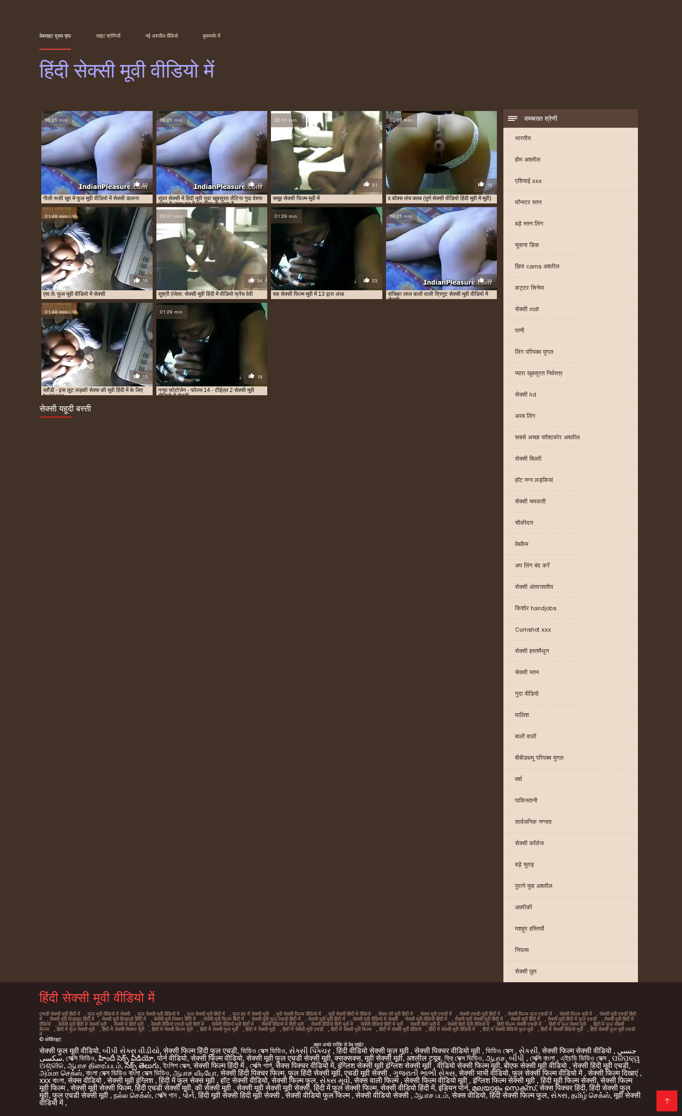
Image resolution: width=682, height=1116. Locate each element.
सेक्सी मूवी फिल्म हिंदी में (223, 1019)
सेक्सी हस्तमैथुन (532, 650)
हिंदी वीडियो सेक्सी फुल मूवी (373, 1051)
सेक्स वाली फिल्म (377, 1080)
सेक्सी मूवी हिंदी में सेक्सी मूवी (82, 1024)
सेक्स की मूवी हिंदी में (395, 1014)
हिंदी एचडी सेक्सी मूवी (163, 1088)
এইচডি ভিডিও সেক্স (584, 1058)
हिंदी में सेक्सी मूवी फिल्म (351, 1029)
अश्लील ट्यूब (423, 1058)
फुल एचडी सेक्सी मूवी (81, 1095)
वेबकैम (521, 544)
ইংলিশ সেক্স (176, 1066)
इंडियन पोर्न (453, 1088)
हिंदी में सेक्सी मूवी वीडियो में (452, 1029)
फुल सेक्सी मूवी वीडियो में (158, 1014)
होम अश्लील (527, 159)
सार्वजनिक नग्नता (533, 821)
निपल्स (522, 949)
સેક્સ (559, 1095)
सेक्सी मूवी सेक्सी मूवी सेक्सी (273, 1088)
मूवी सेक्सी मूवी (384, 1058)
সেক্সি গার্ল (261, 1066)
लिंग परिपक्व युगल (534, 351)
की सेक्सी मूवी (214, 1088)
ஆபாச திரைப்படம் (94, 1066)
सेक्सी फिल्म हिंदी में (219, 1066)
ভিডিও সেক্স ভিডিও (263, 1051)
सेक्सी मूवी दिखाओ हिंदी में (124, 1019)
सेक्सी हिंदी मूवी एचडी (601, 1066)
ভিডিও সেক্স (500, 1051)
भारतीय (523, 138)
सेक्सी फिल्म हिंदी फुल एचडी (200, 1051)
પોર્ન (188, 1095)
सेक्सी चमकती (530, 501)
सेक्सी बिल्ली (528, 458)
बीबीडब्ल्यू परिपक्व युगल (539, 757)
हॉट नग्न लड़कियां (534, 479)
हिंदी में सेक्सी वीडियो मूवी (561, 1029)
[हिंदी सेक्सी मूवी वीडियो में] (666, 1100)
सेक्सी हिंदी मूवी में (425, 1024)
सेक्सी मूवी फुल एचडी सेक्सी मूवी (288, 1058)
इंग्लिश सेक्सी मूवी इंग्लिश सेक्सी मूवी (385, 1066)
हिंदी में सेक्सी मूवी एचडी (303, 1029)
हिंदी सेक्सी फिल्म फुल (518, 1095)
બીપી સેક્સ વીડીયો (131, 1051)
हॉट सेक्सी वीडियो (244, 1080)
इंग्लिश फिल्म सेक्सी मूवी (505, 1080)
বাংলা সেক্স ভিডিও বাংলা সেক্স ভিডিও (127, 1073)
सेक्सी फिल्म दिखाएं (614, 1073)
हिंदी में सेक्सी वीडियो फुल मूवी (508, 1029)
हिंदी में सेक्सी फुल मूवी (219, 1029)
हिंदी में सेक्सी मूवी (260, 1029)
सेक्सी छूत (525, 971)
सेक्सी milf (527, 309)
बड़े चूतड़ (524, 864)
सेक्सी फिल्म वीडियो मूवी (436, 1080)
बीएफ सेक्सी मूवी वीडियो (536, 1066)
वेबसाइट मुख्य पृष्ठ (55, 36)
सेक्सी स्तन (527, 672)
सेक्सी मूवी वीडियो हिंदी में (426, 1019)
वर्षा (518, 779)
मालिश (522, 714)
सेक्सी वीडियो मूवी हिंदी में (233, 1024)
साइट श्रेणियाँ (108, 36)
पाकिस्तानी (526, 800)
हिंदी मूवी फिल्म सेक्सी (568, 1080)
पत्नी (519, 330)
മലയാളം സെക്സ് (504, 1088)
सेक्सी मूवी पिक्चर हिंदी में (175, 1019)
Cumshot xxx (533, 629)
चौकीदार (524, 522)
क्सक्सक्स (348, 1058)
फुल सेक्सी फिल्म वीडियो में (548, 1073)
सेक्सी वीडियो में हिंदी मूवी (282, 1024)
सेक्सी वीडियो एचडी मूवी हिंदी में (177, 1024)
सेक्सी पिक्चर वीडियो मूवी (448, 1051)
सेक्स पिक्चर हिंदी (562, 1088)
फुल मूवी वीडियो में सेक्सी (109, 1014)
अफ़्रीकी (523, 907)
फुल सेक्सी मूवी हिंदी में (206, 1014)
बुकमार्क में (211, 36)
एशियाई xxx (528, 180)
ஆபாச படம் (431, 1095)
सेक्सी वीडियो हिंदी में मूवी (381, 1024)
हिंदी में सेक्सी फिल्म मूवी (172, 1029)
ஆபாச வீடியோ (195, 1073)
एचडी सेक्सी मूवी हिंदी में (59, 1014)
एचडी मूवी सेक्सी (366, 1073)
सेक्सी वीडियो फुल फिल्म (318, 1095)
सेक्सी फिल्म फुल (293, 1080)
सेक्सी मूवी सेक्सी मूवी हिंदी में (479, 1019)
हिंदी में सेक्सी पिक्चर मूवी (123, 1029)
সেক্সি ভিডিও (80, 1058)
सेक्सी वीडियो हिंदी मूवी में (332, 1024)
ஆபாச (495, 1058)
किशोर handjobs (535, 608)
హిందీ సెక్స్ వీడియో (126, 1058)
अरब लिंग (525, 415)
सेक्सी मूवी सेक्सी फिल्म (101, 1088)
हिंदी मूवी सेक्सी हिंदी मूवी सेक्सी (240, 1095)
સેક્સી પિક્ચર (311, 1051)
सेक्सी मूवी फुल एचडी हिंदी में (276, 1019)
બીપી (517, 1058)
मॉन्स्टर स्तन (528, 202)
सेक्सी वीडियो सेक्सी (383, 1095)
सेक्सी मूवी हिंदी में (525, 1019)
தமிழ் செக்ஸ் (590, 1095)
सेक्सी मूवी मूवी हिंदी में (326, 1019)
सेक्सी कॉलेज (529, 843)
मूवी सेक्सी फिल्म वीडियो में (298, 1014)
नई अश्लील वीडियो (161, 36)
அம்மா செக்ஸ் (60, 1073)
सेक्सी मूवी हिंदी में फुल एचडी (572, 1019)
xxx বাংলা (51, 1080)
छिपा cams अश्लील (537, 266)
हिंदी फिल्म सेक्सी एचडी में (519, 1024)
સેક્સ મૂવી (335, 1080)
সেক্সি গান (167, 1095)
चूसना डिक (527, 244)
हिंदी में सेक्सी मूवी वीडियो (400, 1029)
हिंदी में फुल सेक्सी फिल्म (345, 1088)
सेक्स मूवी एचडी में (436, 1014)
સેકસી (528, 1051)
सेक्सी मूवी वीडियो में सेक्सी (375, 1019)
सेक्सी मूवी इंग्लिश (131, 1080)
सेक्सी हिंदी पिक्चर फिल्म (252, 1073)
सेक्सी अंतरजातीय (534, 586)
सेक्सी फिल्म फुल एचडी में (530, 1014)
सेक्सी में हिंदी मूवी (128, 1024)
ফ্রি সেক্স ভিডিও (463, 1058)
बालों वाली (525, 736)
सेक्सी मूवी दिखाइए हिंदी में (72, 1019)
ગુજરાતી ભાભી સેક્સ (424, 1073)
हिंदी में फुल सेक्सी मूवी (76, 1029)
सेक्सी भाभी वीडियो (483, 1073)
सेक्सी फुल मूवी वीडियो (69, 1051)
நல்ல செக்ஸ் (132, 1095)
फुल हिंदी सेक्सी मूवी (314, 1073)
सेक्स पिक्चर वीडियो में (305, 1066)
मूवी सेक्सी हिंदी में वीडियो (349, 1014)
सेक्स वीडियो (85, 1080)
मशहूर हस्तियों (529, 928)
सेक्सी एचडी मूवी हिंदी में (479, 1014)
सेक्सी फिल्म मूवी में (576, 1014)
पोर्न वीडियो (172, 1058)
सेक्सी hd (525, 394)
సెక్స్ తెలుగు (142, 1066)
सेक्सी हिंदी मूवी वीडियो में (468, 1024)
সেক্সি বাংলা (543, 1058)
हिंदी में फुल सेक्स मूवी (567, 1024)
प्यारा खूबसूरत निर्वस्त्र (539, 373)
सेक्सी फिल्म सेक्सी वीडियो (577, 1051)
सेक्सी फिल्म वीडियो (217, 1058)
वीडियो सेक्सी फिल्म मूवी (468, 1066)
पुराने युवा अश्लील (534, 885)
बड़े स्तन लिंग (529, 223)
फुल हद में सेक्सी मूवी (250, 1014)
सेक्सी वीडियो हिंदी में (407, 1088)
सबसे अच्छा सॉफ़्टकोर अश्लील (547, 437)
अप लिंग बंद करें (532, 565)
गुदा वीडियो (527, 693)
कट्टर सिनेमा (529, 287)
